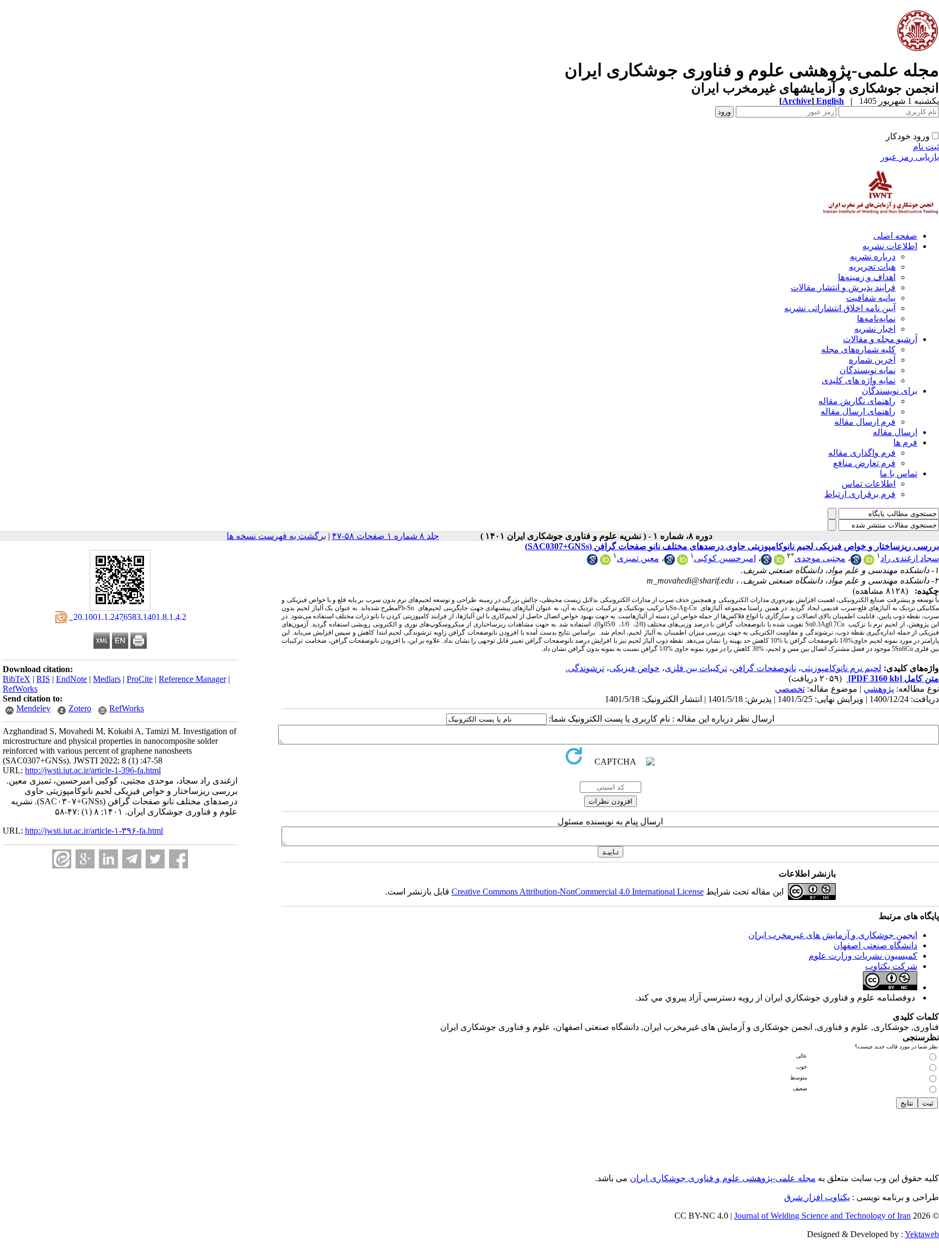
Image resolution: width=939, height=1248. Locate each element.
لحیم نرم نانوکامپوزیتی (841, 668)
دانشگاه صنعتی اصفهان (875, 945)
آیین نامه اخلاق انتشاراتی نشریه (840, 308)
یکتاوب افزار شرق (817, 1197)
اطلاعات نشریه (889, 246)
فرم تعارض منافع (864, 463)
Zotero (79, 708)
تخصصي (790, 688)
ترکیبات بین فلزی (696, 668)
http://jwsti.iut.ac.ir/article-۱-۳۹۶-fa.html (94, 830)
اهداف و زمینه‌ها (867, 277)
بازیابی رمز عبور (909, 157)
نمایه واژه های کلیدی (859, 380)
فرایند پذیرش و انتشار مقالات (843, 287)
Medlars (107, 679)
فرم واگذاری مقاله (862, 452)
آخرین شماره (872, 359)
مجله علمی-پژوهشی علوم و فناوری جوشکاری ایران (723, 1178)
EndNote (71, 679)
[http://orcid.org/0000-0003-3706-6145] (605, 562)
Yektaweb (922, 1234)
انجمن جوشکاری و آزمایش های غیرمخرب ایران (832, 935)
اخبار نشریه (875, 328)
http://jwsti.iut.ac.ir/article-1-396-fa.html (93, 770)
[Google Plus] (85, 858)
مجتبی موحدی (820, 558)
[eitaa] (61, 858)
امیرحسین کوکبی (725, 558)
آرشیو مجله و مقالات (880, 339)
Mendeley (33, 708)
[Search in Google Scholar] (855, 562)
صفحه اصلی (895, 235)
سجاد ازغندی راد (909, 558)
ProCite (140, 679)
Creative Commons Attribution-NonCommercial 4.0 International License (578, 891)
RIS (43, 679)
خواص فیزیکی (634, 668)
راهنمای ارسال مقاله (858, 411)
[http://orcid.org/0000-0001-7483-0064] (682, 562)
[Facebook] (178, 858)
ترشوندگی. (585, 668)
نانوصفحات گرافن (764, 668)
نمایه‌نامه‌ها (876, 318)
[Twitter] (155, 858)
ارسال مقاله (895, 432)
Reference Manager (192, 679)
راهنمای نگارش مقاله (857, 401)
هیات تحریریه (872, 266)
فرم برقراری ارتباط (860, 494)
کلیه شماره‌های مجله (858, 349)
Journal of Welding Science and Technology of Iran (822, 1215)
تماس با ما (898, 473)
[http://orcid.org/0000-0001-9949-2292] (868, 562)
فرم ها (905, 442)
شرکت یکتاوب (891, 966)
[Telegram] (131, 858)
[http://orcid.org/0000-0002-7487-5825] (779, 562)
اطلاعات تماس (869, 483)
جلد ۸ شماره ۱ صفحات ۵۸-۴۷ (385, 536)
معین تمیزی (638, 558)
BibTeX (16, 679)
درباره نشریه (873, 256)
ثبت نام (926, 146)
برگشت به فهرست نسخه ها (276, 536)
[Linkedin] (108, 858)
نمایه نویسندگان (868, 370)
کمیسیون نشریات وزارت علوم (863, 955)
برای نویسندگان (889, 390)
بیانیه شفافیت (871, 297)
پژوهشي (878, 688)
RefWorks (20, 688)
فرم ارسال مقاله (865, 421)
